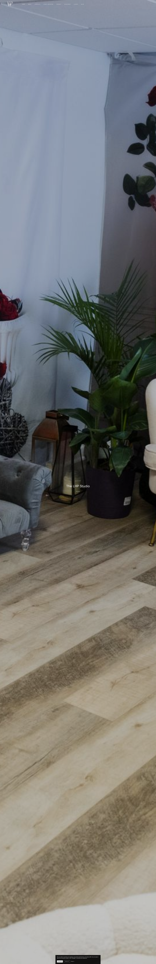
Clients (76, 4)
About (30, 4)
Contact (58, 4)
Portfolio (37, 4)
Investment (67, 4)
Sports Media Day (48, 4)
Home (23, 4)
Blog (82, 4)
